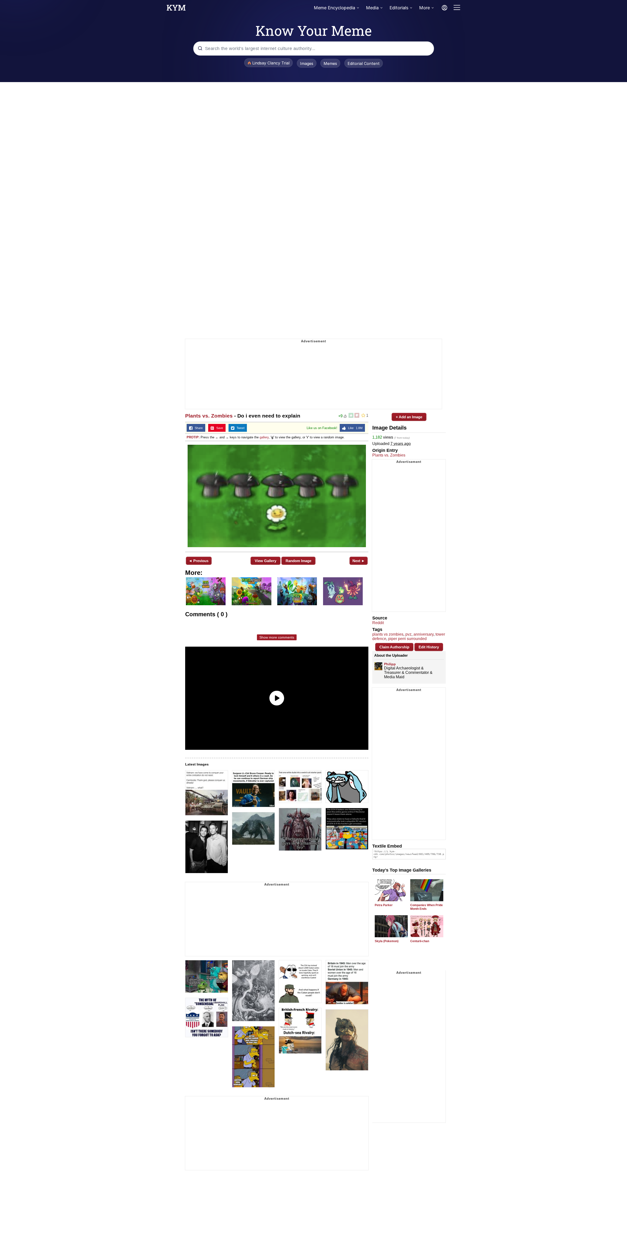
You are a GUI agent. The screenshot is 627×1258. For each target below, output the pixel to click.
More (424, 7)
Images (306, 63)
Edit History (429, 647)
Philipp (390, 664)
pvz (408, 634)
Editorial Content (364, 63)
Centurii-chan (419, 941)
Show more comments (276, 637)
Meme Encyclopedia (334, 7)
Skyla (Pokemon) (386, 941)
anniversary (423, 634)
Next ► (358, 561)
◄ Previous (198, 561)
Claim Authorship (394, 647)
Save (218, 428)
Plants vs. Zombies (209, 416)
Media (372, 7)
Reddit (378, 623)
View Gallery (265, 561)
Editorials (399, 7)
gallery (264, 437)
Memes (330, 63)
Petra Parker (384, 905)
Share (198, 428)
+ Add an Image (409, 417)
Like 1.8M (354, 428)
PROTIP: (193, 437)
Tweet (239, 428)
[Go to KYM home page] (176, 9)
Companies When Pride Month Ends (426, 907)
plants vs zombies (387, 634)
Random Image (298, 561)
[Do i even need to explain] (276, 496)
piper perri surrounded (407, 639)
